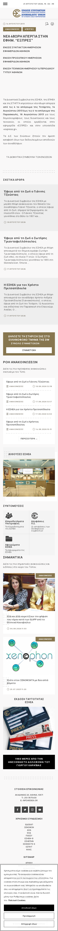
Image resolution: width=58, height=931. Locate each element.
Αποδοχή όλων (29, 907)
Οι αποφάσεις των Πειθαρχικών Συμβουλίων (40, 526)
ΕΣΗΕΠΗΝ (29, 841)
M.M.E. (29, 849)
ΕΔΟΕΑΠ (29, 824)
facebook (17, 810)
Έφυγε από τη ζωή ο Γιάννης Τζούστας (24, 193)
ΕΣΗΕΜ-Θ (29, 838)
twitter (25, 810)
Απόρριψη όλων (29, 924)
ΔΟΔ (29, 830)
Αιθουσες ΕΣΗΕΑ (20, 454)
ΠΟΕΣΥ (29, 835)
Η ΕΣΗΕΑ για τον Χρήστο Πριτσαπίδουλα (21, 286)
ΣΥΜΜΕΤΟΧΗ (29, 350)
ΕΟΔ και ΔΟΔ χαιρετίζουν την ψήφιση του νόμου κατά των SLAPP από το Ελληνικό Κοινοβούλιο (27, 619)
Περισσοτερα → (29, 438)
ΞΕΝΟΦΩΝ (29, 827)
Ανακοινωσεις (12, 29)
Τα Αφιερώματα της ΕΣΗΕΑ (15, 548)
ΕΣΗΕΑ (29, 13)
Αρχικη (29, 863)
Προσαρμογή (29, 915)
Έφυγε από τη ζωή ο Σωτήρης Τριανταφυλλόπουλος (25, 239)
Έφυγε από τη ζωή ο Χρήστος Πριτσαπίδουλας (22, 423)
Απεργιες (29, 29)
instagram (32, 810)
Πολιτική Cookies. (17, 900)
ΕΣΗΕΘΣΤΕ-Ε (29, 844)
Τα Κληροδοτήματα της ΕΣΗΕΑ (14, 525)
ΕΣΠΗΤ (29, 846)
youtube (40, 810)
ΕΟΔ (29, 833)
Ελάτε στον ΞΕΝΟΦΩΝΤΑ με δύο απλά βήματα (27, 682)
